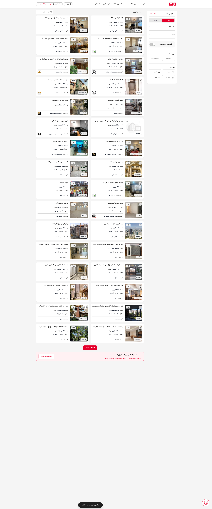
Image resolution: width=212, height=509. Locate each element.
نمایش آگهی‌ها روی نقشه (90, 505)
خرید (168, 20)
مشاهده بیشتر (90, 348)
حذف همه (153, 14)
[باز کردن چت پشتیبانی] (205, 502)
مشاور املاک (155, 58)
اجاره (155, 20)
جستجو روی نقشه (118, 4)
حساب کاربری (58, 4)
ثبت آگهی (106, 4)
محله (173, 34)
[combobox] (44, 11)
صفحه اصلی (146, 4)
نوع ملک (172, 26)
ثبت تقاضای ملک (46, 356)
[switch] (152, 44)
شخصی (168, 58)
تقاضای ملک (96, 4)
